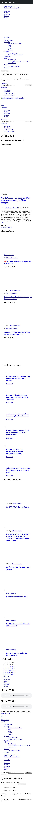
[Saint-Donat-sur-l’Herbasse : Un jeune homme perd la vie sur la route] (18, 462)
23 (12, 673)
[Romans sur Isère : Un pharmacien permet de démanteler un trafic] (18, 443)
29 (11, 674)
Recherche (28, 85)
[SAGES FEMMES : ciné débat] (18, 492)
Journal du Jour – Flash (15, 43)
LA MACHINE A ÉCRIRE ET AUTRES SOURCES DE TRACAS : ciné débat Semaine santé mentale (18, 537)
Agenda (6, 51)
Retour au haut (5, 720)
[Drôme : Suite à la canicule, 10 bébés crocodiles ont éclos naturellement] (18, 425)
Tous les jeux (12, 59)
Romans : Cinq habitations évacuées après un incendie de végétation (17, 397)
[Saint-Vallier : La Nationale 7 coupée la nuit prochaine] (18, 278)
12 (5, 671)
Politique (10, 50)
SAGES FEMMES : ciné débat (17, 507)
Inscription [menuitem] (12, 2)
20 (7, 673)
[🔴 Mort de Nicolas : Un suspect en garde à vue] (18, 243)
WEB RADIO (8, 40)
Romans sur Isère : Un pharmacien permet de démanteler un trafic (14, 451)
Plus (2, 222)
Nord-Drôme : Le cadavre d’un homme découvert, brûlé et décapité (15, 200)
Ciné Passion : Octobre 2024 (16, 597)
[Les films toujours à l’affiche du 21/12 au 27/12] (18, 608)
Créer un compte (13, 53)
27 (7, 674)
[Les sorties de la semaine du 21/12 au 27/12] (18, 638)
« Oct (4, 676)
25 (3, 674)
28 (9, 674)
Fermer (3, 721)
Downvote (8, 227)
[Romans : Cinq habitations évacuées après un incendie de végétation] (18, 389)
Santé (9, 46)
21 (9, 673)
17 (14, 671)
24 (14, 673)
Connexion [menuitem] (4, 2)
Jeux (9, 45)
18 (3, 673)
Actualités (7, 37)
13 (7, 671)
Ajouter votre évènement (15, 55)
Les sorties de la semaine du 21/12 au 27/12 (16, 654)
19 (5, 673)
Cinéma (6, 64)
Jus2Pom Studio (5, 713)
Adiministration (8, 93)
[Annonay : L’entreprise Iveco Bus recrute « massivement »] (18, 314)
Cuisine (10, 48)
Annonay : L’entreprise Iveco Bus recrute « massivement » (17, 333)
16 (12, 671)
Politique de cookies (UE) (11, 8)
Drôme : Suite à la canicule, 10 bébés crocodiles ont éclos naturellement (17, 433)
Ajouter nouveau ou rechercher (10, 782)
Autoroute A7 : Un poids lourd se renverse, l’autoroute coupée (17, 415)
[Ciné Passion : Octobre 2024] (18, 581)
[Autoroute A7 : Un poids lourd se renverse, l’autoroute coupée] (18, 408)
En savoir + (9, 384)
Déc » (8, 676)
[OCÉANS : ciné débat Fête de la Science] (18, 552)
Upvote (3, 227)
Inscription (7, 91)
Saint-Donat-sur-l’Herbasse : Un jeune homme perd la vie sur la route (18, 470)
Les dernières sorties (14, 66)
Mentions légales (9, 6)
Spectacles (7, 56)
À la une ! (9, 258)
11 (3, 671)
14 (9, 671)
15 (11, 671)
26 (5, 674)
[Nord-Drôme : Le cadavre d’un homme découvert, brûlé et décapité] (16, 170)
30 (12, 674)
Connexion (7, 90)
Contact (6, 68)
